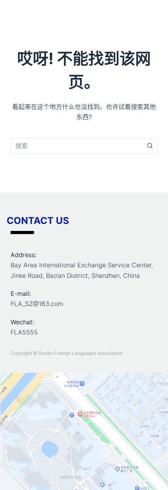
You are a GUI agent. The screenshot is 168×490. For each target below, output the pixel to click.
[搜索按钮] (150, 146)
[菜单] (154, 13)
